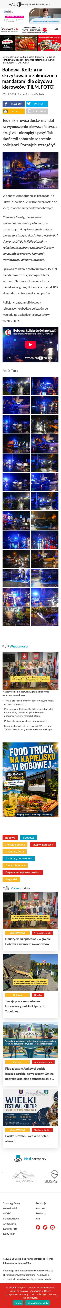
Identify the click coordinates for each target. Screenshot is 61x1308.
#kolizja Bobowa (15, 844)
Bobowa (10, 837)
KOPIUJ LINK (39, 111)
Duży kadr (9, 1233)
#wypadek (11, 879)
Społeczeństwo (17, 932)
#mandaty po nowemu (18, 858)
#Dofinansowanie (43, 1062)
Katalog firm (10, 1228)
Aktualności (26, 56)
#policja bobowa (15, 865)
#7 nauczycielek (42, 932)
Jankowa (17, 1062)
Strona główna (10, 56)
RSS (38, 1218)
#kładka (38, 995)
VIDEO (7, 1213)
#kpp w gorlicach (43, 844)
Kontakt (40, 1208)
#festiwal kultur (42, 1129)
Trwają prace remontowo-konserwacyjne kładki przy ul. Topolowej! (25, 1006)
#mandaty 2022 (14, 851)
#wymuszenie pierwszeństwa (22, 872)
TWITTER (38, 104)
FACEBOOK (16, 104)
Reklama (41, 1213)
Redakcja (41, 1203)
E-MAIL (15, 111)
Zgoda (18, 1303)
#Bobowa (28, 837)
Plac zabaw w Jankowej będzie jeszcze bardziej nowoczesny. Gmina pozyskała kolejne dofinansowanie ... (29, 1073)
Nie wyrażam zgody (37, 1303)
